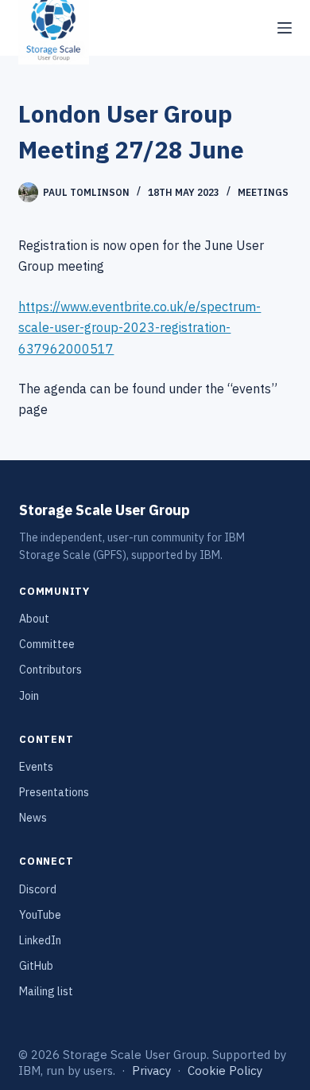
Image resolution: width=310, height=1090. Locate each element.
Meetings (263, 192)
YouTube (40, 915)
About (34, 618)
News (33, 818)
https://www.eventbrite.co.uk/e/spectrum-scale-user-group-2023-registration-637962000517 (139, 328)
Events (36, 767)
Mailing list (46, 991)
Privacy (151, 1070)
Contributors (50, 669)
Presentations (54, 792)
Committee (47, 644)
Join (29, 696)
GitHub (36, 966)
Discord (37, 889)
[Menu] (284, 28)
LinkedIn (40, 940)
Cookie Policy (225, 1070)
